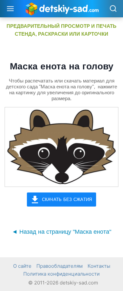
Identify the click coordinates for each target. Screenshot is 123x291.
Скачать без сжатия (67, 199)
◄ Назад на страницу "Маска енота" (61, 231)
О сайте (22, 266)
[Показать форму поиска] (113, 9)
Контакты (99, 266)
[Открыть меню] (10, 8)
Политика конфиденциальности (61, 274)
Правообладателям (59, 266)
